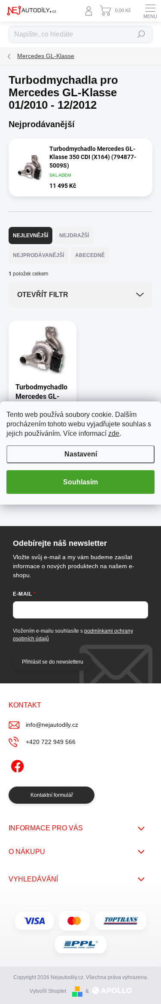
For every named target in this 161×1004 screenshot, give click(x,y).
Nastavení (80, 454)
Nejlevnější (30, 236)
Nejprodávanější (38, 255)
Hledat (141, 34)
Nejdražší (74, 236)
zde (113, 433)
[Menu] (150, 10)
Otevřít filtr (42, 294)
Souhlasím (80, 482)
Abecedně (90, 255)
